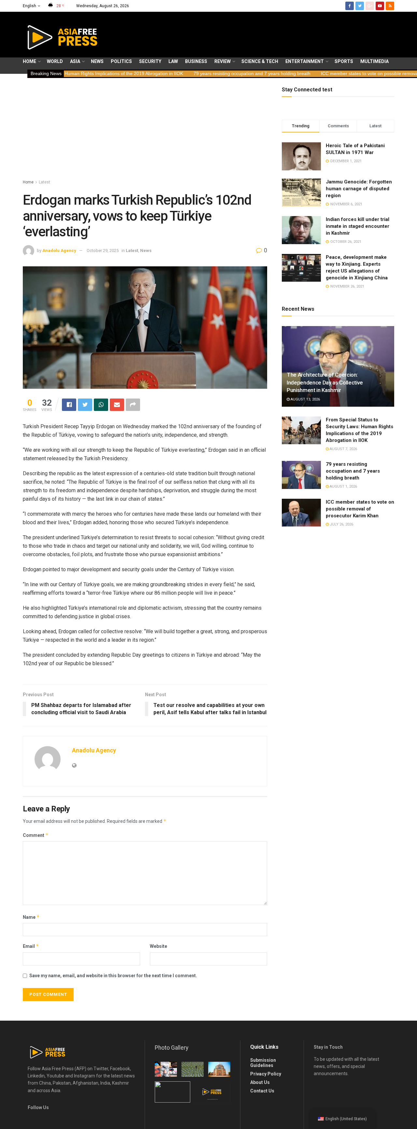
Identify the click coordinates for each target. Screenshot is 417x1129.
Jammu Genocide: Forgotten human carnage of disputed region (359, 188)
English (29, 6)
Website (158, 946)
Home (29, 61)
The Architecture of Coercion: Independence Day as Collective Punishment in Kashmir (325, 382)
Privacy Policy (265, 1073)
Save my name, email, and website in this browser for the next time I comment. (113, 975)
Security (150, 61)
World (55, 61)
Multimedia (374, 61)
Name (31, 917)
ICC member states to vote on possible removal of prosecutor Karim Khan (360, 509)
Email (31, 946)
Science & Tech (259, 61)
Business (196, 61)
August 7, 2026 (343, 449)
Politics (121, 61)
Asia (75, 61)
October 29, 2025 (103, 250)
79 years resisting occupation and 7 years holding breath (207, 73)
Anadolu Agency (59, 250)
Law (173, 61)
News (97, 61)
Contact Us (262, 1090)
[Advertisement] (145, 129)
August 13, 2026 (305, 399)
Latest (44, 182)
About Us (260, 1082)
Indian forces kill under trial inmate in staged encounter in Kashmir (357, 226)
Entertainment (304, 61)
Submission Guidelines (263, 1063)
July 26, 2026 (341, 524)
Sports (344, 61)
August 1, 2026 (343, 486)
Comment (36, 835)
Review (222, 61)
